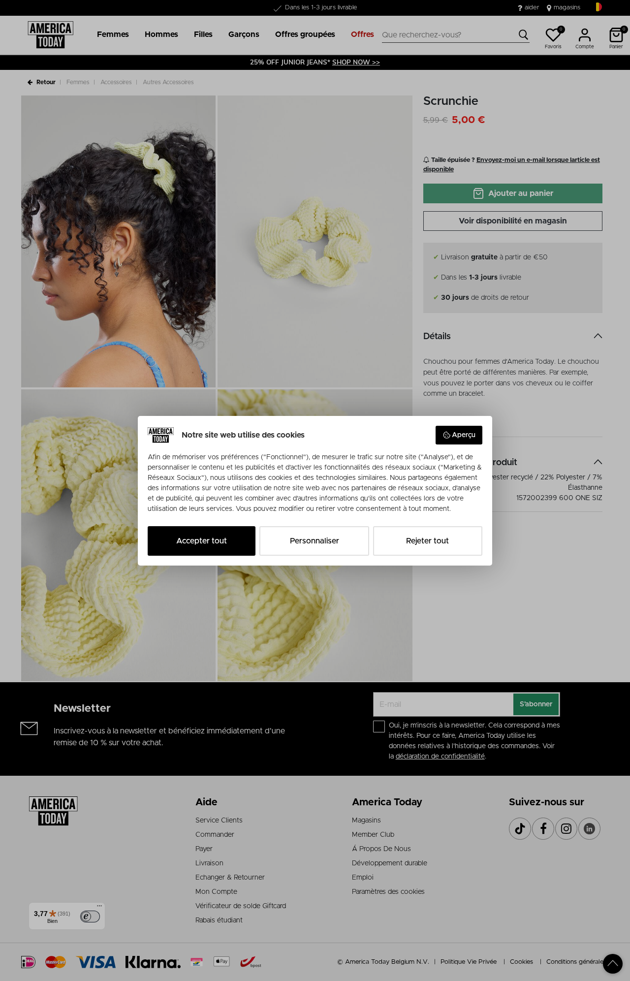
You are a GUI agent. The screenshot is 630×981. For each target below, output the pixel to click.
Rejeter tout (427, 541)
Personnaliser (314, 541)
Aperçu (463, 435)
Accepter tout (201, 541)
